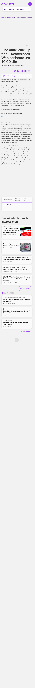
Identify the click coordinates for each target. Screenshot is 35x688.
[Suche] (29, 9)
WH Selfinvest (6, 65)
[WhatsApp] (22, 71)
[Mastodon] (15, 71)
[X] (25, 71)
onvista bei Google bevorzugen (14, 76)
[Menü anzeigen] (5, 9)
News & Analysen (5, 17)
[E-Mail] (29, 71)
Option (9, 205)
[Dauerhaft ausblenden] (30, 75)
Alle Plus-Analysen (25, 331)
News (12, 17)
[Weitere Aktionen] (30, 207)
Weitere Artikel (25, 288)
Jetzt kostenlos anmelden (11, 113)
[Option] (5, 204)
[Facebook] (18, 71)
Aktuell (11, 9)
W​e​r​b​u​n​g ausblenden (23, 30)
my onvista (20, 9)
